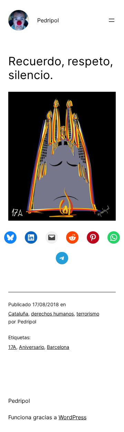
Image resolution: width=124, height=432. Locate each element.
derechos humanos (52, 314)
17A (12, 347)
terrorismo (87, 314)
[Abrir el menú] (111, 20)
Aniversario (31, 347)
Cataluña (18, 314)
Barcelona (58, 347)
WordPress (72, 417)
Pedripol (48, 20)
